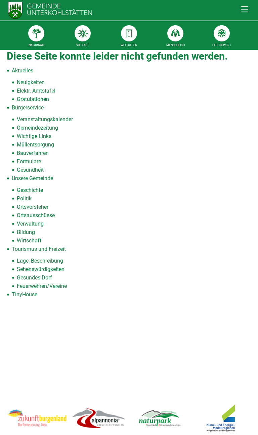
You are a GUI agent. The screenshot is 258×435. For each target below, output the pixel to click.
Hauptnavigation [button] (244, 9)
